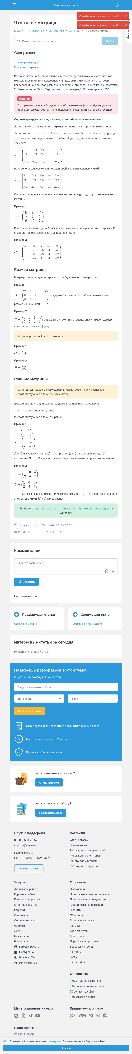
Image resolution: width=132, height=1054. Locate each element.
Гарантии (75, 910)
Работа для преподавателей (87, 850)
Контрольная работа (27, 899)
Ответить (29, 582)
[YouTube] (37, 1015)
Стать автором (49, 782)
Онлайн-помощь (24, 920)
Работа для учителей (83, 861)
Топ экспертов (79, 931)
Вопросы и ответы (81, 946)
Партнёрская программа (85, 941)
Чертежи (19, 925)
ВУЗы (73, 957)
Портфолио (26, 952)
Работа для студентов (84, 866)
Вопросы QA (26, 957)
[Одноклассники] (23, 1015)
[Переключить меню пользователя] (14, 5)
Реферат (19, 910)
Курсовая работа (24, 894)
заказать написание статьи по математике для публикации (71, 508)
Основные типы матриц (88, 624)
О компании (77, 889)
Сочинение (21, 915)
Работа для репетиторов (85, 855)
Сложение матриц (25, 624)
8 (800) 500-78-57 (25, 840)
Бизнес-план (22, 936)
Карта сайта (77, 962)
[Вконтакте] (16, 1015)
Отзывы (75, 925)
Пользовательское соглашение (89, 894)
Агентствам (77, 936)
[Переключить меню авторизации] (117, 5)
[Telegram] (30, 1015)
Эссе (17, 931)
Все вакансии (78, 845)
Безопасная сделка (82, 920)
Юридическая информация (87, 904)
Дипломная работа (26, 889)
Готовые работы (28, 946)
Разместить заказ (29, 711)
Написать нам (29, 868)
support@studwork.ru (27, 845)
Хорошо (66, 1048)
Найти (110, 41)
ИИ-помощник (27, 963)
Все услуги (21, 941)
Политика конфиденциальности (90, 899)
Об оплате (76, 915)
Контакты (75, 952)
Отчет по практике (25, 904)
